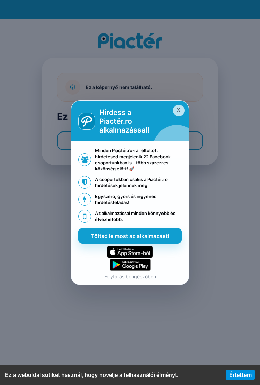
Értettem (240, 374)
